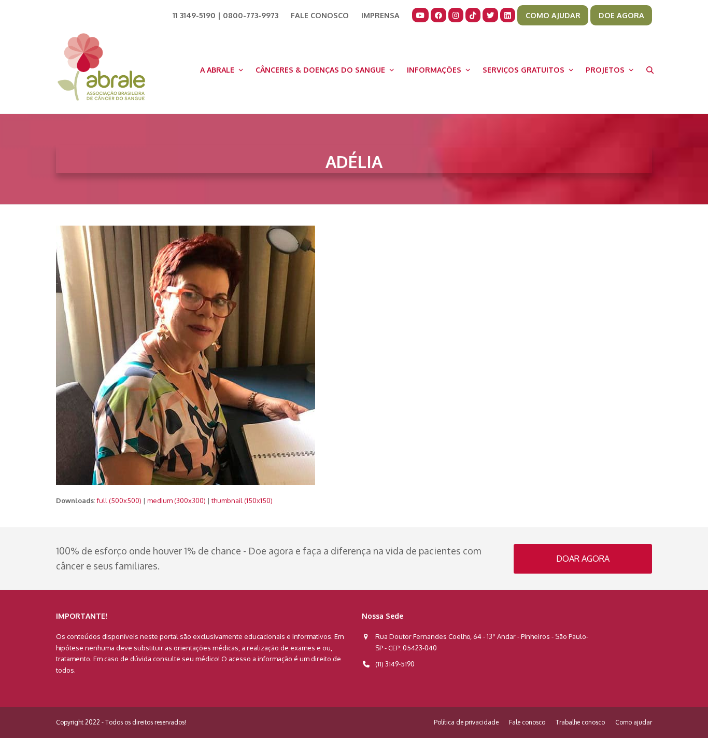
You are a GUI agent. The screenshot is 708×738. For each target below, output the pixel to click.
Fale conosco (527, 722)
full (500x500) (119, 500)
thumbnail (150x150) (242, 500)
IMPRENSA (380, 15)
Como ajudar (633, 722)
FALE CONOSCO (320, 15)
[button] (650, 69)
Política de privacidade (466, 722)
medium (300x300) (176, 500)
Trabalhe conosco (580, 722)
